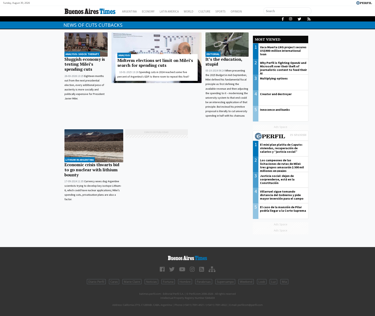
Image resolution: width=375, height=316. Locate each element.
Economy (148, 11)
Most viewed (267, 39)
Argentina (129, 11)
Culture (204, 11)
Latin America (169, 11)
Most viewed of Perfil (280, 137)
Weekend (246, 282)
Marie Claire (132, 282)
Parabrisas (204, 282)
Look (261, 282)
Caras (114, 282)
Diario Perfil (96, 282)
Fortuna (168, 282)
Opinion (236, 11)
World (188, 11)
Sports (220, 11)
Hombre (185, 282)
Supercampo (225, 282)
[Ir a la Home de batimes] (187, 257)
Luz (273, 282)
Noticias (151, 282)
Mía (284, 282)
